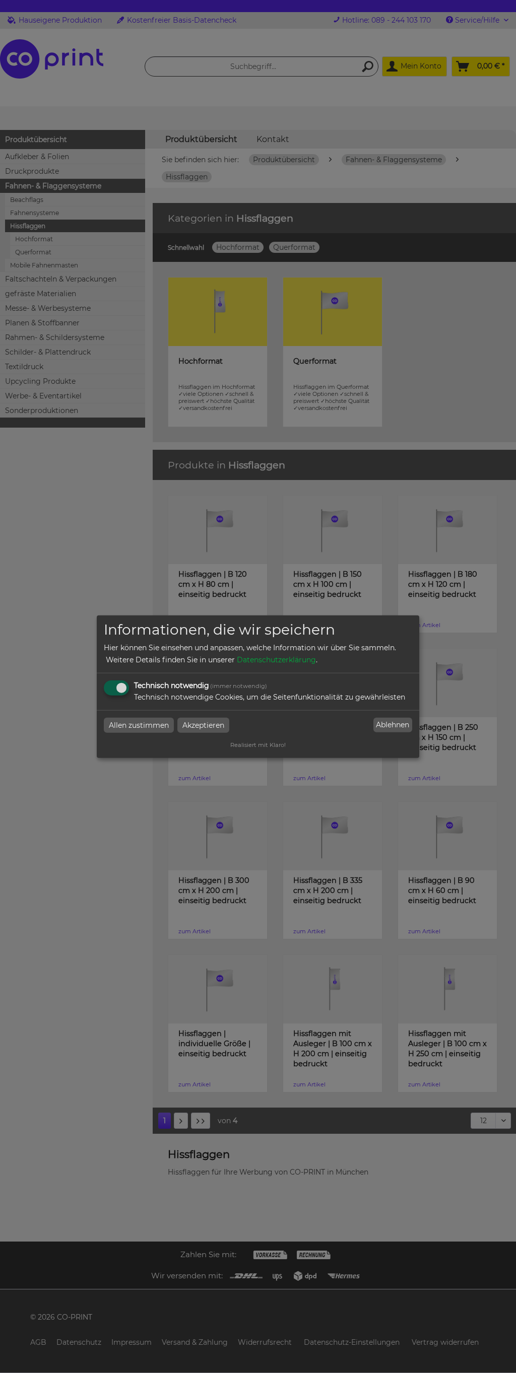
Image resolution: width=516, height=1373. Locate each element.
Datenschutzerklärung (276, 659)
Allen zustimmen (139, 724)
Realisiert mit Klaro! (258, 744)
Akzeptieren (203, 724)
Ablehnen (392, 724)
